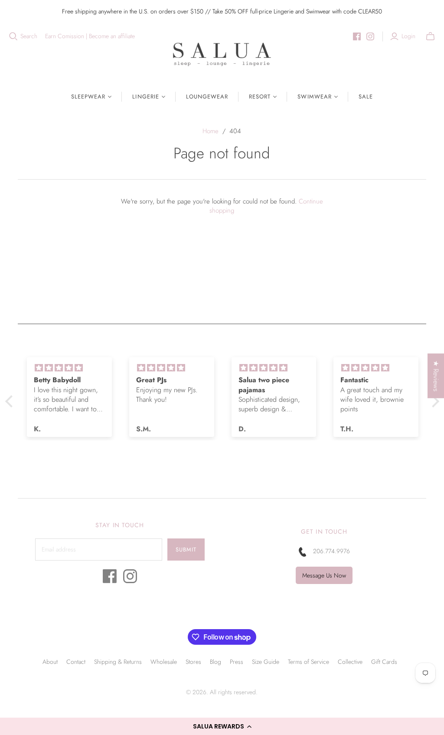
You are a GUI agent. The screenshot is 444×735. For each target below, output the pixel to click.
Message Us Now (324, 575)
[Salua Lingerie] (222, 54)
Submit (186, 549)
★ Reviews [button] (436, 376)
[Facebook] (357, 36)
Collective (350, 661)
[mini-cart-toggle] (430, 36)
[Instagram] (370, 36)
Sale (366, 96)
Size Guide (265, 661)
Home (210, 131)
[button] (222, 726)
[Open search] (13, 36)
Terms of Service (308, 661)
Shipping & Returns (118, 661)
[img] (69, 368)
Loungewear (207, 96)
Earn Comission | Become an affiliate (90, 36)
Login (408, 36)
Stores (193, 661)
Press (236, 661)
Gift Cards (384, 661)
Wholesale (163, 661)
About (50, 661)
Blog (215, 661)
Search (28, 36)
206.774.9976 (331, 551)
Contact (75, 661)
